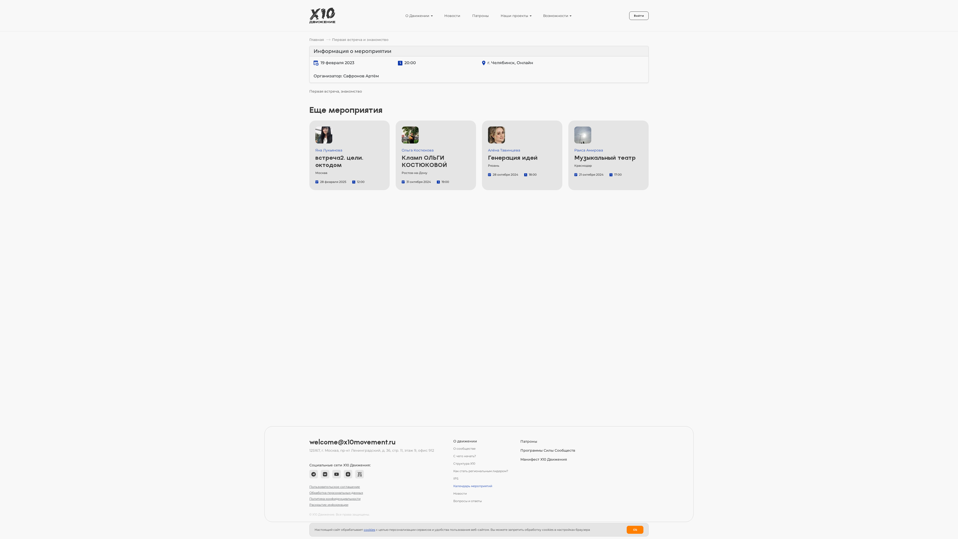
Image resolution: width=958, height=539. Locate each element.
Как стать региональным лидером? (480, 471)
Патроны (480, 15)
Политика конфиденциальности (334, 499)
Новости (452, 15)
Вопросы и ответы (467, 501)
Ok (635, 530)
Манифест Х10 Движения (543, 459)
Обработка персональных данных (336, 493)
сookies (369, 530)
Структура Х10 (464, 463)
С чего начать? (464, 456)
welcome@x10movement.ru (352, 442)
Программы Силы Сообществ (547, 450)
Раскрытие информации (328, 505)
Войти (639, 15)
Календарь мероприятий (472, 486)
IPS (455, 478)
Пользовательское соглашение (334, 487)
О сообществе (464, 448)
